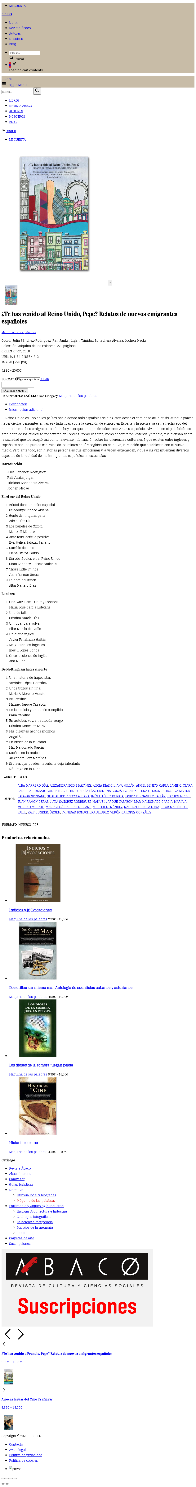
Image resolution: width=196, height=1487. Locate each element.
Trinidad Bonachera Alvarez (85, 812)
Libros (13, 22)
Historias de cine (23, 1143)
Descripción (18, 404)
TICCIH (22, 1233)
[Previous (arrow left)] (3, 1484)
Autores (15, 33)
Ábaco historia (20, 1173)
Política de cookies (23, 1460)
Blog (12, 44)
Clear (44, 379)
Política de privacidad (25, 1455)
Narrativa (16, 1190)
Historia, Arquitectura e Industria (42, 1211)
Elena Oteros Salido (154, 791)
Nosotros (16, 38)
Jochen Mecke (178, 796)
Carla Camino (170, 785)
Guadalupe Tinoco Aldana (68, 796)
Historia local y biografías (36, 1195)
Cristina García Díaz (79, 791)
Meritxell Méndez (107, 807)
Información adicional (26, 409)
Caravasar (16, 1179)
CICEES (7, 14)
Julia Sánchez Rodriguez (70, 801)
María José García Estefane (68, 807)
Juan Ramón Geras (33, 801)
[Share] (7, 1478)
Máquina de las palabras (19, 332)
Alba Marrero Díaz (33, 785)
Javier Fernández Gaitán (145, 796)
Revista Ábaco (20, 28)
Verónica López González (130, 812)
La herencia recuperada (35, 1222)
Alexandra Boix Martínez (70, 785)
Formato (9, 379)
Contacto (16, 1444)
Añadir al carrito (14, 390)
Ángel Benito (147, 785)
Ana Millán (126, 785)
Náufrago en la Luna (141, 807)
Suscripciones (20, 1243)
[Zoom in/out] (15, 1478)
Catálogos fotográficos (34, 1216)
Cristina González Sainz (116, 791)
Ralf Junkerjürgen (44, 812)
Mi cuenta (17, 5)
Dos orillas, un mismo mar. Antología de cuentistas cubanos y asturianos (70, 987)
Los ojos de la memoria (35, 1227)
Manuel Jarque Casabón (112, 801)
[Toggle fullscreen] (11, 1478)
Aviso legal (17, 1449)
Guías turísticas (21, 1184)
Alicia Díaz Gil (104, 785)
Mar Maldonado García (153, 801)
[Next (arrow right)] (7, 1484)
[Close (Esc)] (3, 1478)
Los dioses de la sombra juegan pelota (41, 1065)
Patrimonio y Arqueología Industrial (36, 1206)
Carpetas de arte (21, 1238)
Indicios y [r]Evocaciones (30, 910)
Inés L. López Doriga (107, 796)
